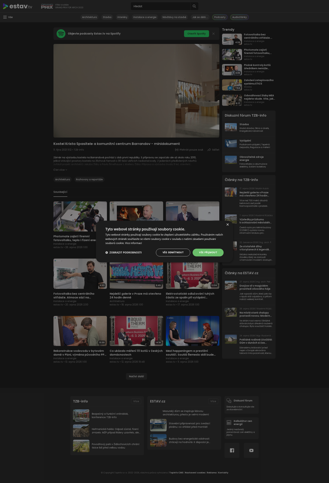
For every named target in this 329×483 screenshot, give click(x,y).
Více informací (133, 243)
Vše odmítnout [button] (173, 252)
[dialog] (164, 241)
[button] (123, 252)
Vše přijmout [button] (208, 252)
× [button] (227, 224)
